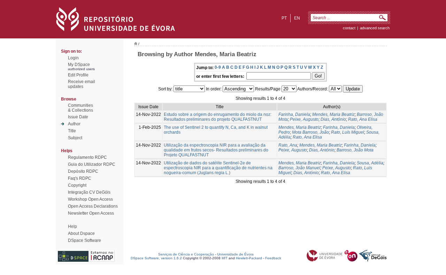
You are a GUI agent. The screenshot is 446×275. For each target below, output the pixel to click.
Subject (75, 137)
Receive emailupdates (81, 84)
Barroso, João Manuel (299, 167)
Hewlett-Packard (249, 258)
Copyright (77, 185)
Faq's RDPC (79, 178)
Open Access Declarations (93, 206)
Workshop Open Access (90, 199)
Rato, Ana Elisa (362, 119)
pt (284, 18)
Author (74, 123)
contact (349, 28)
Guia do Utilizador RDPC (91, 164)
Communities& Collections (80, 108)
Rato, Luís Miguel (347, 132)
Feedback (273, 258)
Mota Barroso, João (310, 132)
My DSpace (79, 64)
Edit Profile (78, 75)
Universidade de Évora (235, 254)
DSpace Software (84, 240)
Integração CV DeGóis (89, 192)
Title (72, 130)
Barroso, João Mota (355, 150)
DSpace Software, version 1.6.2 (156, 258)
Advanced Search (375, 28)
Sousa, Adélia (370, 163)
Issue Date (78, 116)
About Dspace (81, 233)
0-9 (218, 67)
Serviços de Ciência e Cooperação (186, 254)
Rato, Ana (287, 145)
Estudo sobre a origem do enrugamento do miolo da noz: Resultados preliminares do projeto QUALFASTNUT (217, 117)
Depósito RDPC (83, 171)
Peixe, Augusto (304, 119)
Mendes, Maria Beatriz (333, 114)
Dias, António (333, 119)
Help (72, 226)
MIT (225, 258)
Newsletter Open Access (91, 213)
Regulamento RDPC (87, 157)
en (297, 18)
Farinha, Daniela (294, 114)
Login (73, 57)
